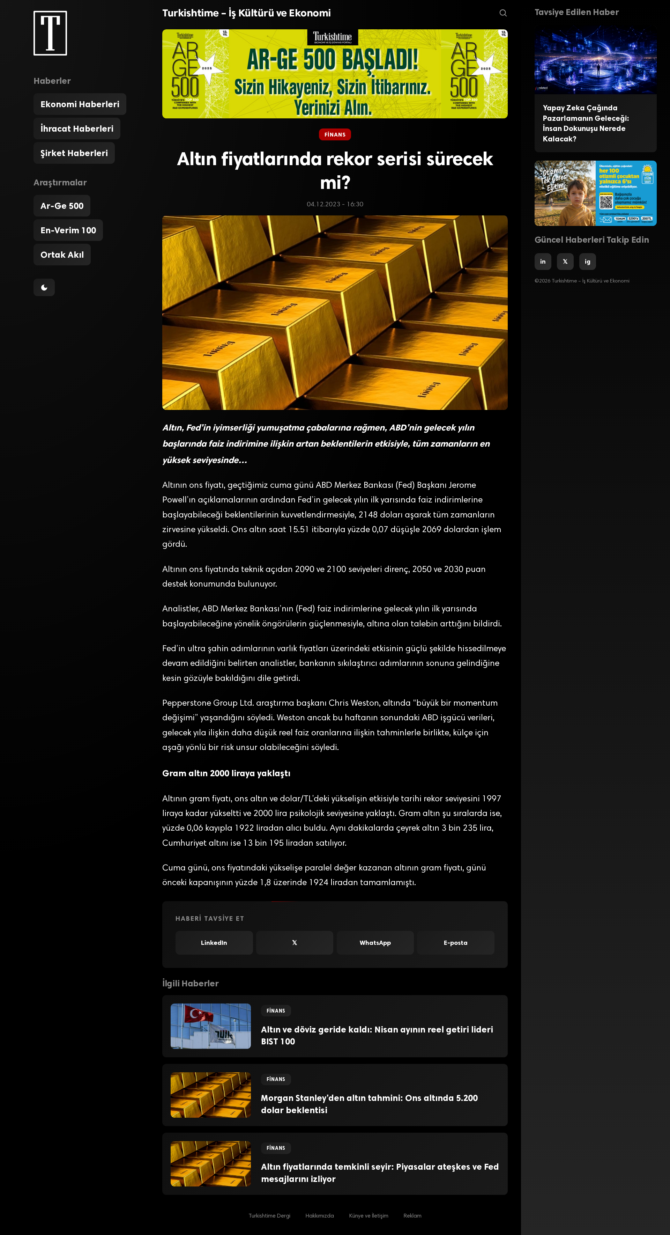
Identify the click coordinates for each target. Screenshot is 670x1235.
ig (587, 261)
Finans (335, 134)
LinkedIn (214, 943)
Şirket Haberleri (74, 153)
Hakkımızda (320, 1216)
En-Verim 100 (68, 230)
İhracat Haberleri (76, 128)
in (543, 261)
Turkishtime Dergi (269, 1216)
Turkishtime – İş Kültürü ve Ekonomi (246, 13)
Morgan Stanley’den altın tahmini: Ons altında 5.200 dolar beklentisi (369, 1104)
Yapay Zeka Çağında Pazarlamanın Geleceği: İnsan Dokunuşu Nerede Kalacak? (586, 123)
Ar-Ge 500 (61, 205)
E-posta (456, 943)
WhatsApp (375, 943)
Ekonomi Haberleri (79, 104)
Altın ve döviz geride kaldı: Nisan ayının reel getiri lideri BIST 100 (377, 1035)
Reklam (413, 1216)
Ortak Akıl (62, 254)
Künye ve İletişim (368, 1216)
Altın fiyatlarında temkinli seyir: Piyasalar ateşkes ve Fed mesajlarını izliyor (380, 1172)
